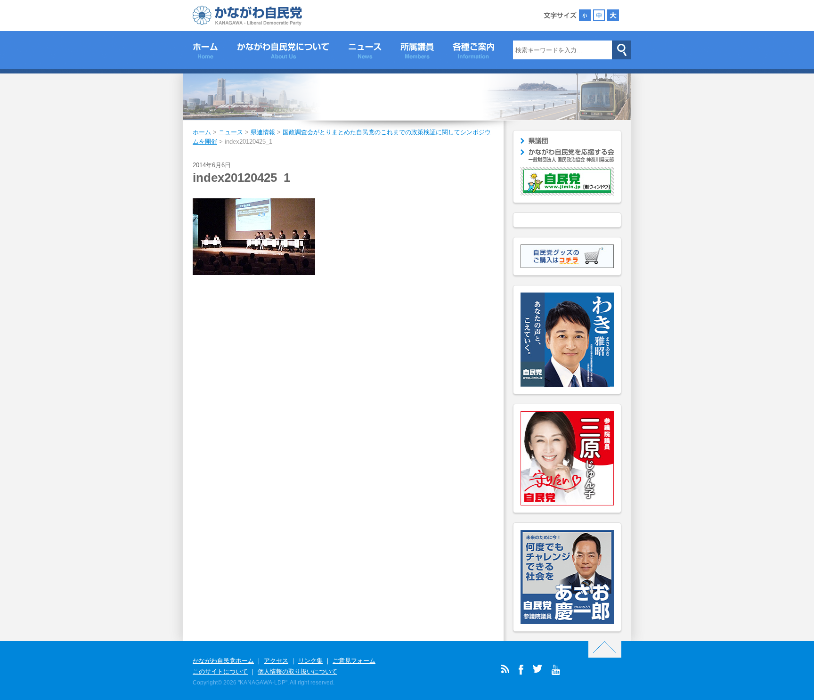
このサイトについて (220, 671)
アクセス (276, 660)
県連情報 (263, 132)
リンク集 (310, 660)
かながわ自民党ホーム (223, 660)
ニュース (365, 52)
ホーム (205, 52)
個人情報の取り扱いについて (297, 671)
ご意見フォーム (354, 660)
